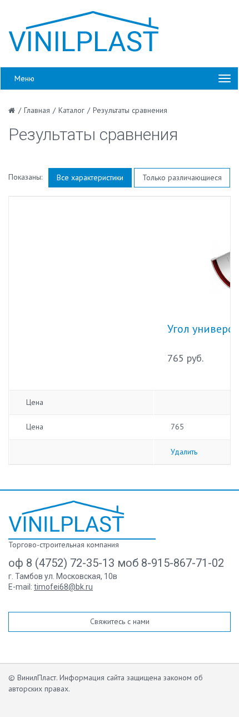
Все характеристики (90, 177)
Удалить (184, 452)
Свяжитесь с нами (120, 621)
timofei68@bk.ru (63, 586)
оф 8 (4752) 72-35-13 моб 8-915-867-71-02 (116, 563)
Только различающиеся (182, 177)
